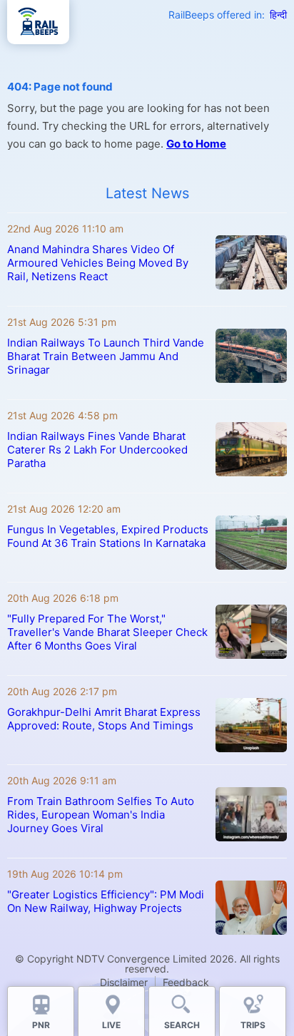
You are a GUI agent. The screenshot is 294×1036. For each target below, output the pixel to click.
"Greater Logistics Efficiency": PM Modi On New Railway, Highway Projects (105, 901)
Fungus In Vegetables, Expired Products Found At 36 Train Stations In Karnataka (107, 536)
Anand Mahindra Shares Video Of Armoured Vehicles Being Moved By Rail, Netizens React (97, 262)
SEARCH (182, 1025)
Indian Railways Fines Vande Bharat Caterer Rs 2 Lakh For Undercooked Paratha (97, 449)
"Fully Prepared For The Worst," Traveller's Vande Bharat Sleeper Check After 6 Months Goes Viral (107, 632)
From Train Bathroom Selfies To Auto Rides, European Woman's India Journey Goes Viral (100, 814)
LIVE (111, 1025)
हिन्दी (278, 15)
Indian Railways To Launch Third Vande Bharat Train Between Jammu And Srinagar (105, 356)
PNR (41, 1025)
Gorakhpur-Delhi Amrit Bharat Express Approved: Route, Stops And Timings (104, 718)
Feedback (186, 982)
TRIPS (252, 1025)
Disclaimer (124, 982)
